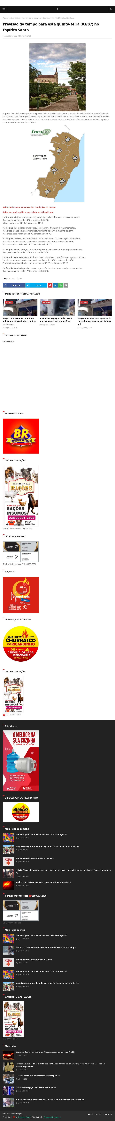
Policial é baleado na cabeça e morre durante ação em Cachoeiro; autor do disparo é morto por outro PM (63, 871)
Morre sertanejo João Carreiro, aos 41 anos (36, 1087)
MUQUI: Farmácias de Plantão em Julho (34, 959)
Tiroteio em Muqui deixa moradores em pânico (38, 1075)
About (98, 1114)
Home (90, 1114)
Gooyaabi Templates (52, 1117)
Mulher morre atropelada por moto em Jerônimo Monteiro (43, 882)
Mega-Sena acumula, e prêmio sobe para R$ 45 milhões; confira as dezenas (19, 321)
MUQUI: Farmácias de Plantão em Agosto (35, 858)
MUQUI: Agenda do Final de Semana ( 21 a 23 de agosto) (41, 834)
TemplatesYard (24, 1117)
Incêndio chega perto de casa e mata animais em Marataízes (56, 320)
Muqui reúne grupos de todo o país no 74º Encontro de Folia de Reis (47, 846)
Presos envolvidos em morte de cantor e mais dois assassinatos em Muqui (50, 1099)
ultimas (11, 278)
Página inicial (8, 18)
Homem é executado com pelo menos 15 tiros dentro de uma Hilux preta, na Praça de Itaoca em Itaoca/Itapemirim (60, 1065)
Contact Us (108, 1114)
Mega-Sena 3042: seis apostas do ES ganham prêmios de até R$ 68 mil (94, 321)
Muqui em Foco (11, 36)
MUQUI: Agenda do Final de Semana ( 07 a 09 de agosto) (41, 935)
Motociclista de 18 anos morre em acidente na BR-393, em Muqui (46, 947)
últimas (17, 18)
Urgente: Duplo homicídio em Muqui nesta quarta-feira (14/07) (45, 1052)
